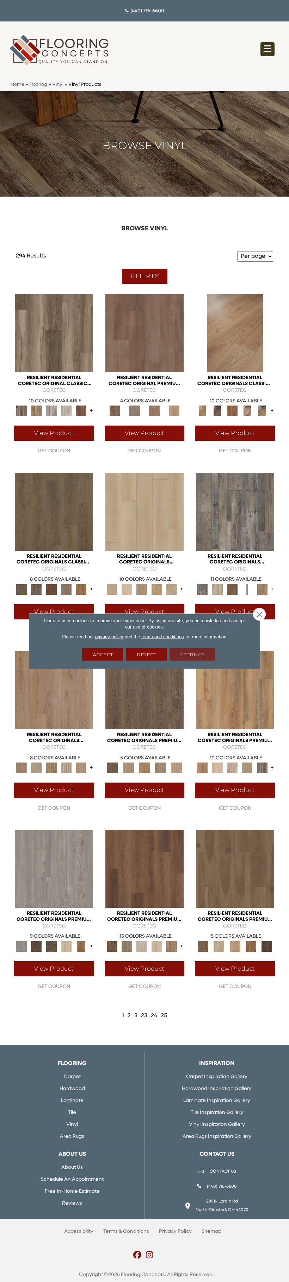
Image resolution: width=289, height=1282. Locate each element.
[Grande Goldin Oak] (171, 946)
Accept (103, 654)
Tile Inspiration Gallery (217, 1112)
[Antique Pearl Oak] (144, 511)
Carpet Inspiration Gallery (216, 1076)
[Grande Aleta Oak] (144, 868)
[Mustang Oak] (144, 690)
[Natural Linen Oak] (128, 768)
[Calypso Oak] (247, 589)
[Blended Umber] (267, 946)
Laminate (72, 1100)
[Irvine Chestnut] (81, 411)
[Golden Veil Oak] (141, 589)
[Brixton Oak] (54, 511)
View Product (54, 433)
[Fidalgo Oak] (51, 589)
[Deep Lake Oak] (66, 411)
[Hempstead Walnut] (36, 946)
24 (154, 1016)
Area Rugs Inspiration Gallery (217, 1136)
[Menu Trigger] (267, 49)
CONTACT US (223, 1171)
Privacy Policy (175, 1231)
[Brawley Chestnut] (36, 411)
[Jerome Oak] (262, 589)
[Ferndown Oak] (36, 768)
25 (164, 1016)
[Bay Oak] (232, 589)
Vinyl (57, 84)
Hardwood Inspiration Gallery (217, 1088)
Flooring (38, 84)
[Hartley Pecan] (51, 768)
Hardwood (72, 1088)
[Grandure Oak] (262, 768)
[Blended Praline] (235, 946)
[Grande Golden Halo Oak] (156, 946)
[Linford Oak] (81, 768)
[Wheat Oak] (174, 411)
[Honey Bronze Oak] (156, 589)
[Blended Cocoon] (219, 946)
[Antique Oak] (235, 333)
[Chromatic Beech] (144, 333)
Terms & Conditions (126, 1231)
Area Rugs (72, 1136)
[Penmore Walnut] (81, 946)
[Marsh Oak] (81, 589)
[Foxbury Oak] (66, 589)
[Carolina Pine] (232, 411)
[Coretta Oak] (235, 690)
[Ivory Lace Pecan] (171, 589)
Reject (146, 654)
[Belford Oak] (217, 411)
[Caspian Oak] (51, 411)
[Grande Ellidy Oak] (127, 946)
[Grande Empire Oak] (141, 946)
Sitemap (211, 1231)
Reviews (72, 1203)
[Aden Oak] (235, 511)
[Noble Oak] (66, 946)
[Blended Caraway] (235, 868)
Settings (192, 654)
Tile (72, 1112)
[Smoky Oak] (160, 768)
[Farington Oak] (54, 690)
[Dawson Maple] (247, 411)
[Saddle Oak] (144, 768)
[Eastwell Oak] (36, 589)
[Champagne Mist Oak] (127, 589)
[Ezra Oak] (232, 768)
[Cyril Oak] (217, 768)
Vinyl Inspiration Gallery (217, 1124)
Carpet (72, 1076)
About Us (72, 1167)
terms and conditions (162, 636)
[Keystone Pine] (51, 946)
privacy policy (109, 636)
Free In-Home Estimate (72, 1191)
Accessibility (78, 1231)
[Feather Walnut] (134, 411)
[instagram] (149, 1256)
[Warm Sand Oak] (176, 768)
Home (17, 84)
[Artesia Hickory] (54, 333)
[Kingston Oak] (66, 768)
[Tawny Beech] (154, 411)
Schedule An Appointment (72, 1179)
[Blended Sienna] (251, 946)
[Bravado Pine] (54, 868)
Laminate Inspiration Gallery (216, 1100)
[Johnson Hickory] (262, 411)
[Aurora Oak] (217, 589)
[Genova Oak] (247, 768)
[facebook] (137, 1256)
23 (144, 1016)
